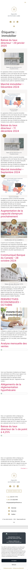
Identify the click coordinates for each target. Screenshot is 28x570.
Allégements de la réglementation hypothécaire (11, 387)
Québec (13, 514)
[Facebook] (10, 486)
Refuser (14, 564)
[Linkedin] (17, 22)
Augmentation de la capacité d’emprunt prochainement (12, 213)
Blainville (13, 511)
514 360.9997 (14, 499)
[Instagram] (14, 22)
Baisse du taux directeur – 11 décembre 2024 (10, 128)
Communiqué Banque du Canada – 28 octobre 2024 (13, 258)
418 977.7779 (14, 497)
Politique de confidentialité (18, 568)
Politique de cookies (8, 568)
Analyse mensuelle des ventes (14, 345)
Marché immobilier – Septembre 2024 (12, 171)
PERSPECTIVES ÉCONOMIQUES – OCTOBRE (11, 302)
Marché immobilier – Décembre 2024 (12, 85)
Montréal (13, 508)
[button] (14, 26)
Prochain (24, 468)
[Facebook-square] (10, 22)
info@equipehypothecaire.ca (14, 502)
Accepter (14, 560)
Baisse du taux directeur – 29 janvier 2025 (13, 43)
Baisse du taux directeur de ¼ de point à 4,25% (14, 429)
